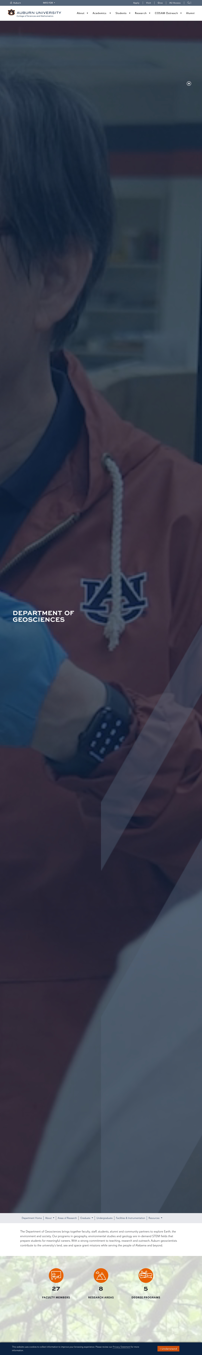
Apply (136, 3)
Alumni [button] (190, 13)
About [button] (48, 1218)
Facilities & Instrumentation (130, 1218)
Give (162, 3)
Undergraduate (104, 1218)
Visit (148, 3)
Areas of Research (67, 1218)
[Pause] (189, 83)
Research (141, 13)
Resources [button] (154, 1218)
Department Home (32, 1218)
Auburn (18, 3)
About (80, 13)
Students (121, 13)
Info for (49, 2)
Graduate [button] (85, 1218)
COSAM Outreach (166, 13)
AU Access (175, 3)
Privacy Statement (121, 1346)
